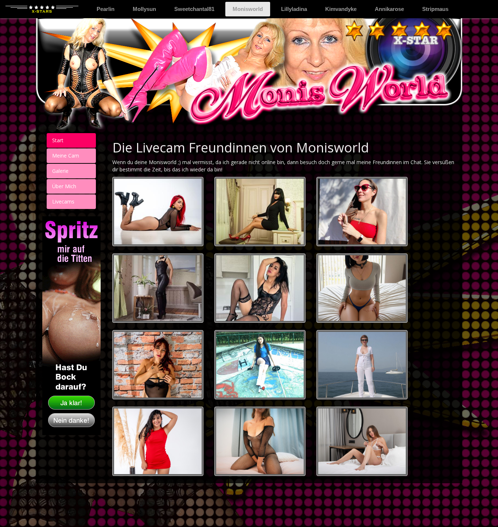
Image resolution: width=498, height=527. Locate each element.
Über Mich (64, 186)
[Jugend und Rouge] (158, 441)
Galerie (60, 170)
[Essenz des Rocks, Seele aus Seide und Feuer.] (158, 211)
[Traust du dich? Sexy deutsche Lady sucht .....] (158, 288)
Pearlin (105, 9)
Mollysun (144, 9)
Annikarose (389, 9)
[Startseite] (42, 9)
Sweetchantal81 (194, 9)
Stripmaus (435, 9)
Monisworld (251, 8)
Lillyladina (294, 9)
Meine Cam (65, 155)
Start (57, 140)
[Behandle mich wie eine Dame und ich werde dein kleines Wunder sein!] (362, 441)
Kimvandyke (341, 9)
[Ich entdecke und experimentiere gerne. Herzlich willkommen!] (362, 365)
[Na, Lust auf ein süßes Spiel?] (362, 288)
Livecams (63, 201)
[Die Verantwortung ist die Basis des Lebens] (260, 288)
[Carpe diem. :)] (260, 211)
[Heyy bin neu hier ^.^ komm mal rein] (260, 441)
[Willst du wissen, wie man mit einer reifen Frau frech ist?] (158, 365)
